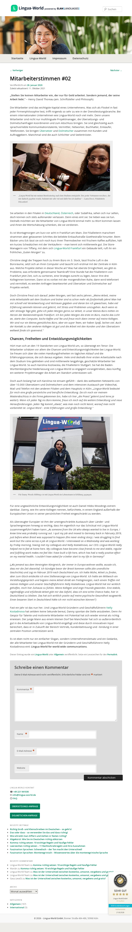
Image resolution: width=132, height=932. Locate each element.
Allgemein (59, 654)
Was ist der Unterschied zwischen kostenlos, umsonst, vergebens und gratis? (73, 871)
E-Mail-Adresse (26, 750)
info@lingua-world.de (24, 794)
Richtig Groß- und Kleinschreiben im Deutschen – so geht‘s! (41, 829)
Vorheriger (16, 70)
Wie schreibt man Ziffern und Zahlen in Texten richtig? (38, 835)
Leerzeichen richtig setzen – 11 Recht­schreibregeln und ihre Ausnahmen (47, 845)
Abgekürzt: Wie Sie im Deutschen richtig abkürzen (36, 839)
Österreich (67, 213)
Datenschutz (80, 58)
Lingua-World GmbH (53, 918)
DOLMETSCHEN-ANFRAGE (25, 815)
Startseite (17, 58)
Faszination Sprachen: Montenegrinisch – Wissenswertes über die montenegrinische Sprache (59, 852)
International (17, 907)
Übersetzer (46, 130)
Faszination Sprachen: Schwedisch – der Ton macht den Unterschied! (46, 849)
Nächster (116, 70)
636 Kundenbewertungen (120, 905)
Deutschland (52, 213)
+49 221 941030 (21, 791)
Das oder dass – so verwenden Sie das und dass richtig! (39, 832)
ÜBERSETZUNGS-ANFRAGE (25, 806)
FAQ (15, 798)
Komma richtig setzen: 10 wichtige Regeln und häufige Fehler (42, 842)
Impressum (59, 58)
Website (21, 767)
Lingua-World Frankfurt (67, 248)
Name (22, 734)
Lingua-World (38, 58)
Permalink (112, 654)
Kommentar (24, 689)
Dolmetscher (66, 130)
